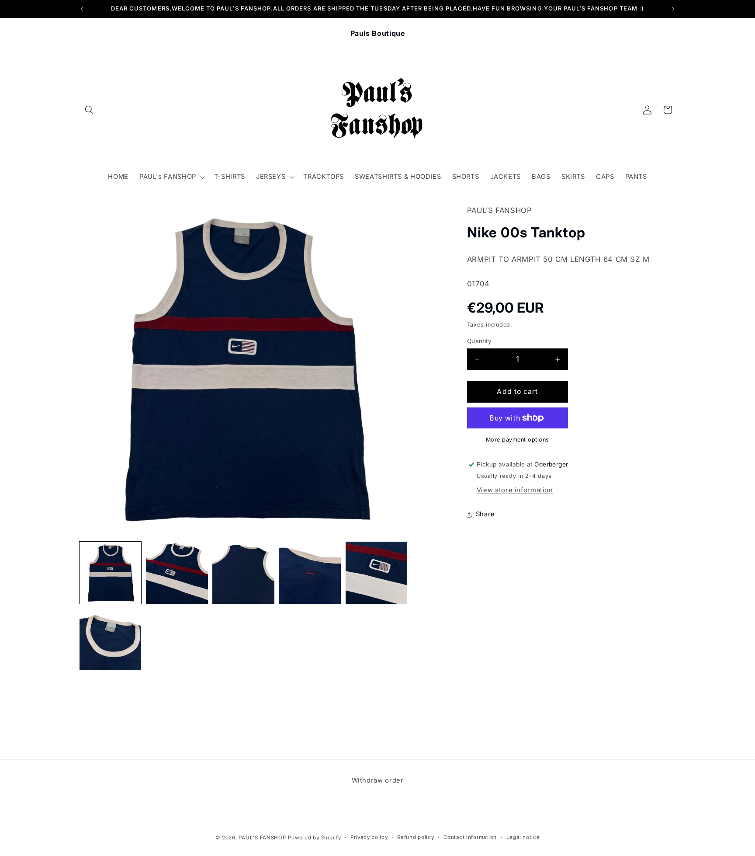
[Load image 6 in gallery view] (111, 639)
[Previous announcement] (82, 8)
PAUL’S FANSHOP (262, 837)
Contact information (470, 837)
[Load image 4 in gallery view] (310, 573)
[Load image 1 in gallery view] (111, 573)
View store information (515, 490)
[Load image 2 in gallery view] (177, 573)
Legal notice (523, 837)
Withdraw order (378, 780)
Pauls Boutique (377, 33)
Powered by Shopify (314, 837)
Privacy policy (369, 837)
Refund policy (415, 837)
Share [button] (485, 514)
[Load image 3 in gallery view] (243, 573)
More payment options (518, 439)
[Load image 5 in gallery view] (377, 573)
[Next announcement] (672, 8)
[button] (90, 110)
